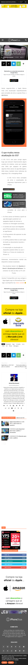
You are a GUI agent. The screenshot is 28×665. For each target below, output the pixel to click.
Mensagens (16, 345)
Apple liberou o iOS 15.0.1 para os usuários (7, 365)
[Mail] (17, 406)
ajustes (16, 659)
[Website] (22, 408)
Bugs (13, 344)
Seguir (23, 558)
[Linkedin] (14, 406)
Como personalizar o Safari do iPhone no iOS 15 (21, 366)
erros (23, 344)
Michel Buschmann (8, 57)
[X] (8, 64)
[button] (2, 40)
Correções (18, 344)
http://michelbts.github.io (14, 385)
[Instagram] (11, 406)
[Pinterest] (23, 406)
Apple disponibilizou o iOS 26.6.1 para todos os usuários (17, 423)
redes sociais (20, 283)
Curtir (23, 554)
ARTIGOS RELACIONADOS (8, 417)
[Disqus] (14, 467)
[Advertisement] (14, 23)
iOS (5, 43)
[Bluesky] (19, 650)
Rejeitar (10, 662)
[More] (23, 64)
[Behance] (4, 406)
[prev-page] (2, 443)
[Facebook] (7, 406)
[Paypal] (20, 406)
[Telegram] (13, 64)
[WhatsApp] (18, 64)
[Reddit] (6, 408)
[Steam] (9, 408)
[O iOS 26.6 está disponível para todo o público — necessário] (5, 430)
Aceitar (4, 662)
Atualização (8, 344)
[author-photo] (14, 381)
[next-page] (5, 443)
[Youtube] (14, 411)
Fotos (3, 345)
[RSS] (19, 646)
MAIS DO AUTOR (20, 417)
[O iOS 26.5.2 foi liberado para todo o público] (5, 438)
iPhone (10, 345)
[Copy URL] (3, 64)
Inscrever (23, 567)
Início (2, 43)
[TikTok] (15, 408)
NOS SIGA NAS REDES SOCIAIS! (9, 550)
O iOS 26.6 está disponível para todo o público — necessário (17, 430)
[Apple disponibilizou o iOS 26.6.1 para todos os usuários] (5, 423)
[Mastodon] (23, 650)
